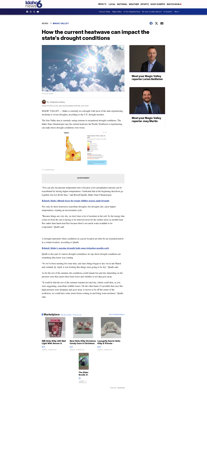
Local (112, 4)
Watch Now (173, 4)
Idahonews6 (27, 12)
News (45, 23)
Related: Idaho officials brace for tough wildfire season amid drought (75, 200)
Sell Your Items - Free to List (71, 315)
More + (177, 11)
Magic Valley (116, 11)
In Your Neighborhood (132, 11)
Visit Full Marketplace (116, 314)
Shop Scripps (157, 4)
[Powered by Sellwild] (121, 388)
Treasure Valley (104, 11)
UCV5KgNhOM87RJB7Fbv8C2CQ (38, 12)
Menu (101, 4)
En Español (168, 11)
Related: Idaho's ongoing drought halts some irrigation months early (75, 248)
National (122, 4)
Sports (145, 4)
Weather (134, 4)
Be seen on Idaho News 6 (151, 11)
